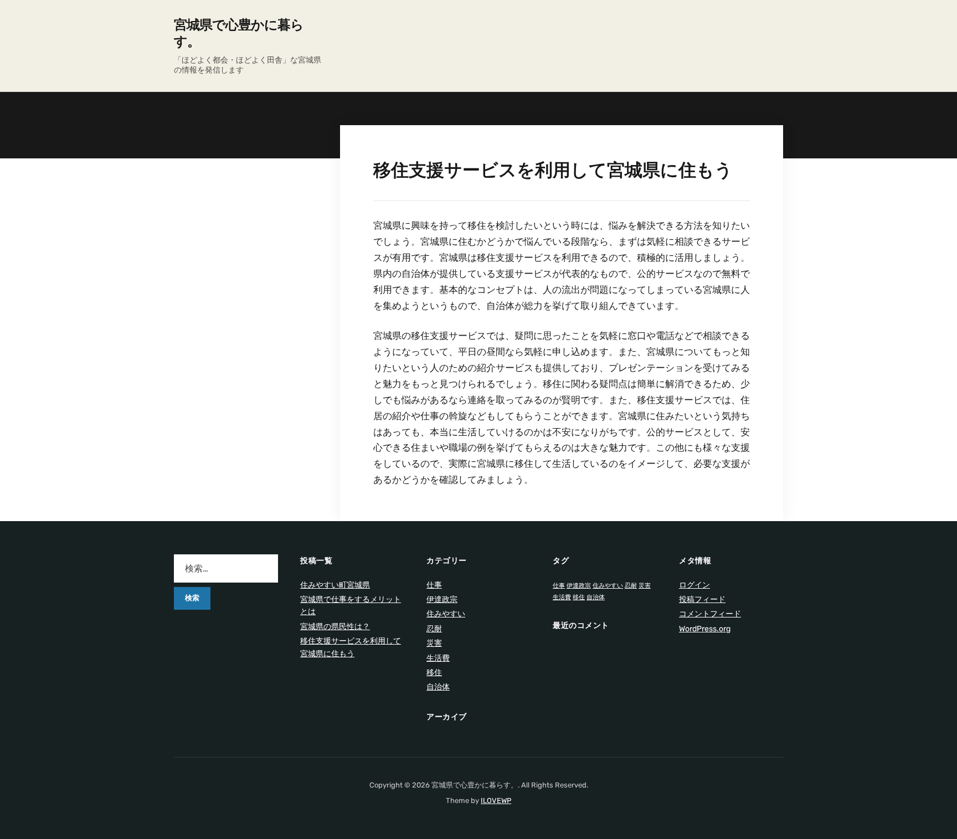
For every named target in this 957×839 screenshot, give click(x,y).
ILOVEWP (496, 800)
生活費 (438, 658)
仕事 (434, 585)
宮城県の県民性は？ (335, 626)
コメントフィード (710, 614)
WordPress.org (704, 629)
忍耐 (434, 629)
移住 (434, 672)
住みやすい (445, 614)
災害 (434, 643)
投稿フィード (702, 599)
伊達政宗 (441, 599)
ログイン (694, 585)
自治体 (438, 687)
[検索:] (226, 568)
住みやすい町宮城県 (335, 585)
